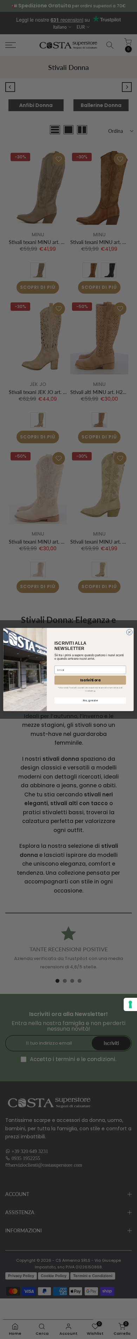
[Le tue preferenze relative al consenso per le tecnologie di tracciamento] (130, 1004)
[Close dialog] (129, 632)
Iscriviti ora (90, 680)
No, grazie (90, 700)
